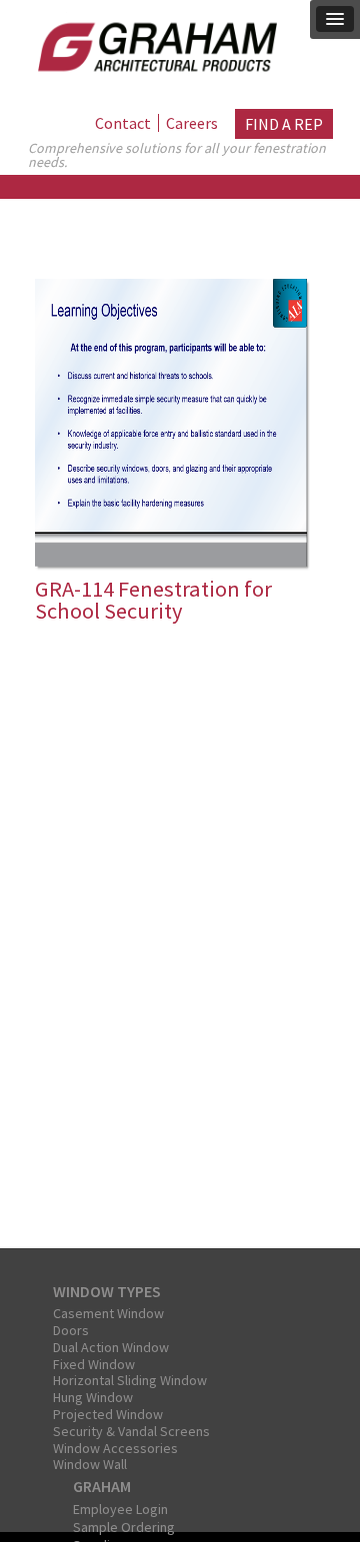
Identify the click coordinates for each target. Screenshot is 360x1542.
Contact (123, 123)
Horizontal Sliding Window (130, 1380)
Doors (71, 1330)
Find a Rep (284, 124)
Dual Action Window (111, 1347)
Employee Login (120, 1509)
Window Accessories (115, 1448)
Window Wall (90, 1464)
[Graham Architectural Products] (153, 43)
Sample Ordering (124, 1527)
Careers (192, 123)
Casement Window (108, 1313)
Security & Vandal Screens (131, 1431)
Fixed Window (94, 1364)
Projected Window (108, 1414)
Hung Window (93, 1397)
